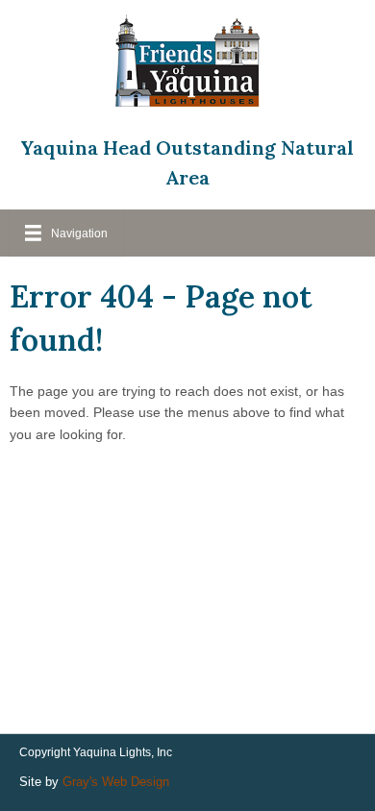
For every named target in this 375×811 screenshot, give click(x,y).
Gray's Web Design (115, 781)
